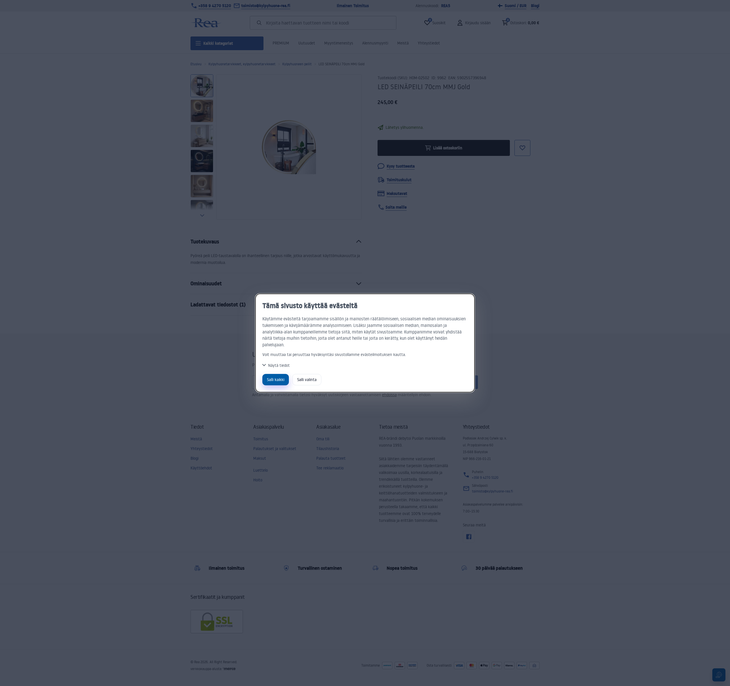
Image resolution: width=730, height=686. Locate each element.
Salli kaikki (275, 379)
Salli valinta (307, 379)
